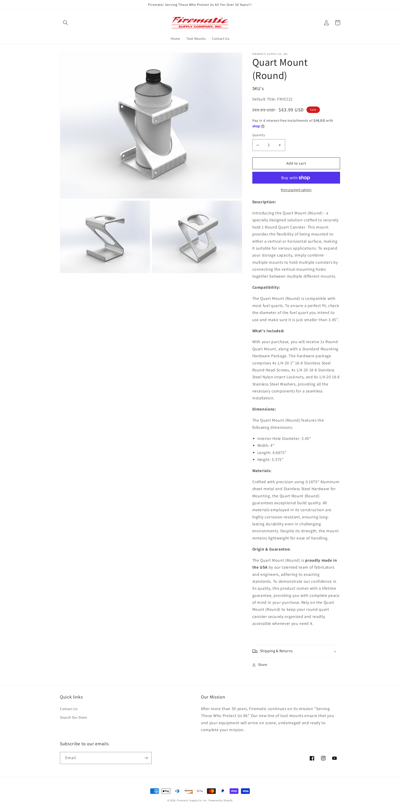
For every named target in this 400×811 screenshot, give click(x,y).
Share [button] (262, 664)
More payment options (296, 190)
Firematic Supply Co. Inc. (192, 800)
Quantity (258, 135)
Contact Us (69, 708)
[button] (65, 22)
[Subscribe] (145, 758)
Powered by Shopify (221, 800)
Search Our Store (73, 717)
